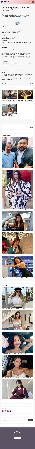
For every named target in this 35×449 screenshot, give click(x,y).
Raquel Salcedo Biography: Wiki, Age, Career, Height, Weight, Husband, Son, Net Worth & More (8, 115)
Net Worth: (17, 21)
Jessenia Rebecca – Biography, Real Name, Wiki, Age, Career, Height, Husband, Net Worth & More (16, 330)
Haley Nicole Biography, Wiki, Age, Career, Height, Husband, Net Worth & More (25, 101)
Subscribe (30, 420)
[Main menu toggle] (33, 2)
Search (3, 126)
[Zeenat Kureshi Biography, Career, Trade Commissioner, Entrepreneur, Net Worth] (17, 189)
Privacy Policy (9, 446)
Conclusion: (17, 24)
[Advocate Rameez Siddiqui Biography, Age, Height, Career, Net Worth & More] (17, 152)
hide (18, 18)
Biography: (17, 22)
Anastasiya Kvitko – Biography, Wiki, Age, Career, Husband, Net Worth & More (13, 308)
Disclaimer (8, 445)
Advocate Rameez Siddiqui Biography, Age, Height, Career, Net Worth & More (13, 169)
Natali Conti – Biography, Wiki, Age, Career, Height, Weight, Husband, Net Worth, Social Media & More (9, 101)
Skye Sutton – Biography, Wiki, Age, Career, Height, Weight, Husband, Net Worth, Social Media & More (17, 377)
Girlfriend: (17, 20)
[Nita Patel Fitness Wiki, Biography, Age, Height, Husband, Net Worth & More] (17, 221)
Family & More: (17, 23)
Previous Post (3, 83)
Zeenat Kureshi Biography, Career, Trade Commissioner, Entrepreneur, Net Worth (14, 209)
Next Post (32, 83)
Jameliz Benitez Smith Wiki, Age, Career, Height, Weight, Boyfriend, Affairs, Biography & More (15, 277)
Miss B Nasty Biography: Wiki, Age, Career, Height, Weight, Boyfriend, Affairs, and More (14, 353)
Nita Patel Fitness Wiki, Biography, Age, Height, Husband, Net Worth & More (13, 232)
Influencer (3, 10)
